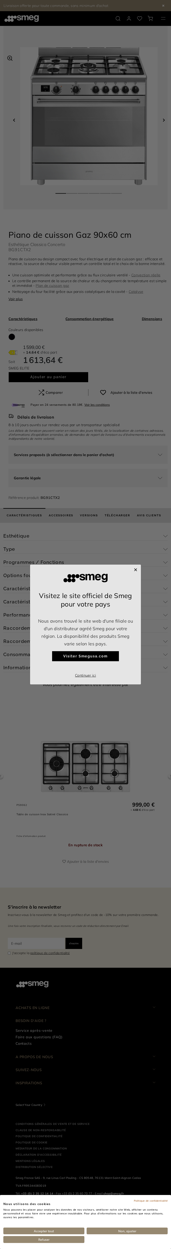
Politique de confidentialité (151, 1201)
